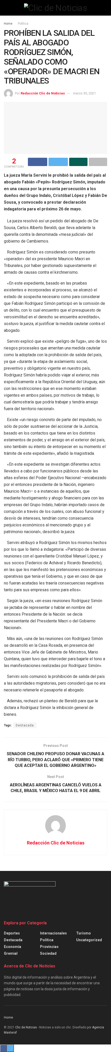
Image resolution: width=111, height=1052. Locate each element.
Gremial (11, 953)
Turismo (83, 933)
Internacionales (53, 933)
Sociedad (48, 953)
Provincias (49, 947)
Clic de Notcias (26, 1027)
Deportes (12, 933)
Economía (12, 947)
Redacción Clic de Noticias (43, 93)
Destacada (25, 725)
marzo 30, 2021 (84, 93)
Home (8, 23)
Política (23, 23)
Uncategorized (89, 940)
